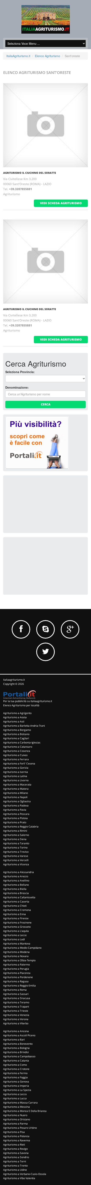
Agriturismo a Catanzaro (17, 746)
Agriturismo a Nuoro (15, 1115)
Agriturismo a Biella (14, 889)
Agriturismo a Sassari (16, 994)
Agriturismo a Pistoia (15, 818)
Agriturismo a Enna (14, 914)
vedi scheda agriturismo (61, 203)
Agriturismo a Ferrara (16, 759)
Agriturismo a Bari (14, 1039)
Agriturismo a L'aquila (16, 931)
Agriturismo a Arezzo (15, 876)
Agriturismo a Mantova (16, 943)
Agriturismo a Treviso (16, 852)
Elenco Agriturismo (47, 56)
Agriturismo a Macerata (17, 784)
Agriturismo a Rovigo (15, 1149)
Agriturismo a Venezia (16, 1015)
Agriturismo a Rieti (14, 1144)
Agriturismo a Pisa (14, 1132)
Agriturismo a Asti (13, 721)
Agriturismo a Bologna (16, 1048)
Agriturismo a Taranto (16, 843)
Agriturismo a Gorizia (15, 767)
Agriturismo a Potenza (16, 1136)
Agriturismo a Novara (16, 956)
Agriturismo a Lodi (14, 939)
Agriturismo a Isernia (15, 772)
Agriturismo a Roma (15, 990)
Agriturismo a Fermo (15, 1073)
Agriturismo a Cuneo (15, 755)
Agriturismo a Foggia (15, 1077)
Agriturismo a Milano (15, 793)
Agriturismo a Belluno (16, 884)
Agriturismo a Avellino (16, 880)
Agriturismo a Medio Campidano (22, 948)
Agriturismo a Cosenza (16, 751)
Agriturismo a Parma (15, 1123)
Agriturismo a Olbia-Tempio (19, 960)
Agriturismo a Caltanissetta (19, 897)
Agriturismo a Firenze (16, 918)
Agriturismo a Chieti (15, 905)
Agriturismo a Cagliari (16, 738)
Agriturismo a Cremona (17, 910)
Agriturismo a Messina (16, 1107)
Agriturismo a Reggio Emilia (19, 985)
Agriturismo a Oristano (16, 1119)
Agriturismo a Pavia (14, 809)
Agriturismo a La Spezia (17, 1090)
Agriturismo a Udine (15, 1170)
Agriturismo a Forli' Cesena (19, 763)
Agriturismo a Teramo (16, 1002)
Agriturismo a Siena (14, 839)
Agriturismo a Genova (16, 1081)
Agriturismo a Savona (16, 1153)
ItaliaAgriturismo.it (18, 56)
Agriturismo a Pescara (16, 814)
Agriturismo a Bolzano (16, 734)
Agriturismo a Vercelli (16, 860)
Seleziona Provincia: (20, 372)
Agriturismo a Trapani (16, 1006)
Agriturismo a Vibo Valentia (19, 1178)
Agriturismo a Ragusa (16, 981)
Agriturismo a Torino (15, 847)
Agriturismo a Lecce (15, 935)
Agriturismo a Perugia (16, 969)
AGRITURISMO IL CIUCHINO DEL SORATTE (29, 173)
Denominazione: (17, 387)
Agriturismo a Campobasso (19, 1056)
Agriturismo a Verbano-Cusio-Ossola (24, 1174)
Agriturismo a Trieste (15, 1011)
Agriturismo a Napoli (15, 797)
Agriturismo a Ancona (16, 1031)
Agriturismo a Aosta (15, 717)
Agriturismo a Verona (15, 1019)
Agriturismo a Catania (16, 1060)
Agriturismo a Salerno (16, 835)
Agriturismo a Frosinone (17, 922)
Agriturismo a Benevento (18, 1044)
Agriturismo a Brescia (16, 893)
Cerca (45, 404)
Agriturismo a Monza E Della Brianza (25, 1111)
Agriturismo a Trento (15, 1165)
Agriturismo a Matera (16, 788)
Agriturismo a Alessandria (18, 872)
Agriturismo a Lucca (15, 1098)
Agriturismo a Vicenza (16, 864)
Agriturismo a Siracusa (16, 998)
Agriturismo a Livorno (16, 780)
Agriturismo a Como (15, 1065)
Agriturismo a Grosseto (17, 927)
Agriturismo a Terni (14, 1161)
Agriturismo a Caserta (16, 901)
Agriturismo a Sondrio (16, 1157)
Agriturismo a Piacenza (16, 973)
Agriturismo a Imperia (16, 1086)
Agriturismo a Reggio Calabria (21, 826)
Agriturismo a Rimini (15, 831)
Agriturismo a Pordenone (18, 977)
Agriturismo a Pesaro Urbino (20, 1128)
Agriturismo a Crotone (16, 1069)
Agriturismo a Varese (15, 856)
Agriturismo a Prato (14, 822)
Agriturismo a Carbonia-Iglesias (21, 742)
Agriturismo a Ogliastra (17, 801)
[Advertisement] (37, 503)
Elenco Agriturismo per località (21, 705)
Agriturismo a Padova (16, 805)
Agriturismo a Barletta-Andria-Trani (24, 725)
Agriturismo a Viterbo (15, 1023)
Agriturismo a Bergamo (17, 730)
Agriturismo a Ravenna (16, 1140)
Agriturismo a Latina (15, 776)
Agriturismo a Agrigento (17, 713)
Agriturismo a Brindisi (16, 1052)
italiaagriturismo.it (14, 679)
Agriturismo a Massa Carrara (20, 1102)
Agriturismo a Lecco (15, 1094)
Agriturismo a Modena (16, 952)
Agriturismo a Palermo (16, 964)
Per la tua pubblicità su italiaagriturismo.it (27, 701)
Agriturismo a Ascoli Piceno (19, 1035)
